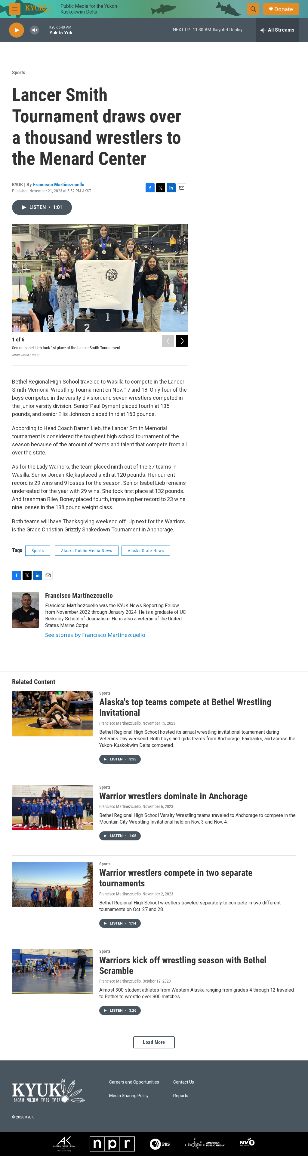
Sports (18, 72)
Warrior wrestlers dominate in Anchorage (173, 796)
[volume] (34, 30)
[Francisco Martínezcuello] (25, 610)
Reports (180, 1095)
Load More (154, 1042)
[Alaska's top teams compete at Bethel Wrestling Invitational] (52, 713)
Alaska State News (146, 550)
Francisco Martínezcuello (58, 185)
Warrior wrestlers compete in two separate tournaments (175, 877)
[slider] (44, 30)
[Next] (182, 341)
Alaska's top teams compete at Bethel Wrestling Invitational (185, 707)
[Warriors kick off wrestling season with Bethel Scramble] (52, 971)
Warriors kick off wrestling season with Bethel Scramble (182, 965)
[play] (16, 30)
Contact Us (183, 1082)
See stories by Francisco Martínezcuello (95, 634)
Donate (283, 9)
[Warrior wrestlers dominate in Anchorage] (52, 807)
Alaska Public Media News (86, 550)
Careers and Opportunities (134, 1082)
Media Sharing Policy (129, 1095)
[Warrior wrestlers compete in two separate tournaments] (52, 884)
